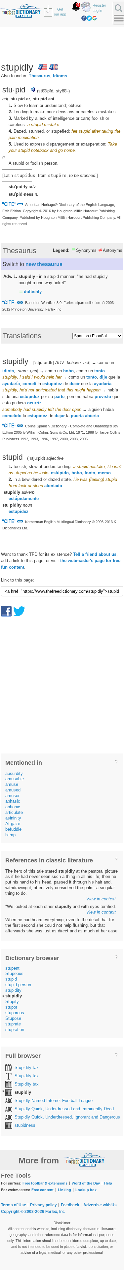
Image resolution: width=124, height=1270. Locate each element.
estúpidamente (24, 498)
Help (108, 1183)
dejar (60, 415)
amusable (14, 778)
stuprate (13, 1023)
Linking (64, 1190)
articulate (14, 812)
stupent (12, 968)
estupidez (52, 383)
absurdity (14, 773)
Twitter (89, 18)
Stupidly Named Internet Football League (54, 1100)
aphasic (12, 801)
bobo (68, 370)
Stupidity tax (27, 1067)
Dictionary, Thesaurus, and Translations (84, 1160)
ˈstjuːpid (36, 458)
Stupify (12, 1001)
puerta (77, 415)
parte (59, 396)
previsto (103, 396)
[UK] (53, 67)
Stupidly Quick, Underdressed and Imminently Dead (64, 1108)
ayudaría (11, 383)
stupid (11, 979)
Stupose (13, 1018)
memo (104, 472)
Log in (97, 11)
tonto (99, 370)
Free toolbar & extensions (44, 1183)
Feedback (70, 1205)
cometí (29, 383)
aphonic (12, 806)
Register (99, 5)
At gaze (12, 823)
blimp (10, 834)
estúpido (60, 472)
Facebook (84, 18)
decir (74, 383)
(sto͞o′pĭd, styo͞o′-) (53, 90)
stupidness (25, 1125)
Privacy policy (43, 1205)
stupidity (13, 990)
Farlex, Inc (55, 1211)
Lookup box (86, 1190)
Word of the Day (86, 1183)
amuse (11, 784)
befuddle (13, 829)
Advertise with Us (100, 1205)
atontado (53, 485)
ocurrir (34, 402)
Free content (42, 1190)
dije (103, 377)
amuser (12, 795)
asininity (13, 818)
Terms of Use (13, 1205)
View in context (101, 898)
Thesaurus (39, 75)
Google (94, 18)
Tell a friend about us (94, 554)
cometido (11, 415)
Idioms (60, 75)
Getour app (60, 11)
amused (13, 789)
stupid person (18, 984)
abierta (92, 415)
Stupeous (14, 973)
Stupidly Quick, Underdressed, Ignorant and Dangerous (67, 1117)
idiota (8, 370)
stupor (11, 1007)
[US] (42, 67)
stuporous (14, 1012)
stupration (14, 1029)
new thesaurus (43, 264)
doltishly (33, 291)
